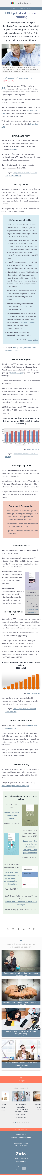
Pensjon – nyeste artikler (21, 1088)
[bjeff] (30, 815)
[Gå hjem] (21, 3)
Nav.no (30, 340)
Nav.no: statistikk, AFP (33, 449)
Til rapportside (30, 609)
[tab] (13, 1122)
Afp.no (36, 340)
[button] (3, 3)
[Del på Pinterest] (34, 929)
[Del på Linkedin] (24, 929)
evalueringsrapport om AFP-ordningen (15, 786)
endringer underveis (28, 322)
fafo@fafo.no (21, 1161)
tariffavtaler (13, 149)
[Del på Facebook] (18, 929)
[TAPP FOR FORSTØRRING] (21, 436)
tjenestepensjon (16, 373)
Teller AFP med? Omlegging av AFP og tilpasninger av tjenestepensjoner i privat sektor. (11, 878)
